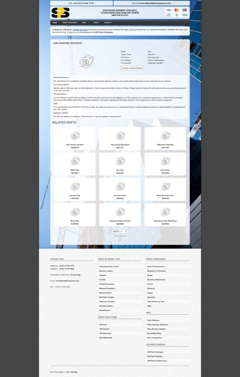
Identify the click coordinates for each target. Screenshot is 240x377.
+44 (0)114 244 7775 (81, 3)
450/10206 (165, 173)
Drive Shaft (74, 221)
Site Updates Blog (154, 333)
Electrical (150, 288)
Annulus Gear (75, 195)
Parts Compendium (154, 337)
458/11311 (120, 147)
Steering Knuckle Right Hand (165, 221)
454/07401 (120, 173)
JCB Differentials (105, 337)
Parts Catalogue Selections (157, 324)
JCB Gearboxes (105, 333)
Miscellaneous (104, 310)
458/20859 (120, 224)
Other (149, 306)
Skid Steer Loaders (106, 297)
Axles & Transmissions (156, 60)
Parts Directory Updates (156, 329)
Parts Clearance (153, 320)
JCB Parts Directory (154, 356)
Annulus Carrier (120, 195)
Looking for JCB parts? (62, 29)
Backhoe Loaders (106, 271)
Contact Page (75, 275)
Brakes (149, 275)
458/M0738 (75, 147)
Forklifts (102, 279)
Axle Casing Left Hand (74, 144)
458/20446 (165, 198)
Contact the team (80, 29)
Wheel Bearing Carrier (165, 195)
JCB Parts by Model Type (157, 360)
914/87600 (74, 224)
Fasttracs (102, 275)
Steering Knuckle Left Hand (120, 221)
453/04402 (120, 198)
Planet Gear (165, 170)
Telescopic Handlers (155, 63)
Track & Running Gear (155, 301)
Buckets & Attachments (156, 279)
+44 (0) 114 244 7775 (66, 266)
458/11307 (165, 147)
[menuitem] (55, 22)
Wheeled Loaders (106, 306)
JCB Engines (104, 329)
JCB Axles (103, 324)
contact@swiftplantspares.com (151, 3)
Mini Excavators (105, 293)
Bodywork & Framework (156, 271)
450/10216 (74, 173)
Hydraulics (151, 297)
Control (150, 284)
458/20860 (165, 224)
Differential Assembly (165, 144)
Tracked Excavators (106, 284)
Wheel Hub (75, 170)
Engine (150, 293)
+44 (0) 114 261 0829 (66, 269)
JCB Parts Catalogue (104, 32)
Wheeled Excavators (107, 288)
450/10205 (74, 198)
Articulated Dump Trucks (108, 266)
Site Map (74, 372)
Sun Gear (120, 170)
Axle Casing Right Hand (120, 144)
